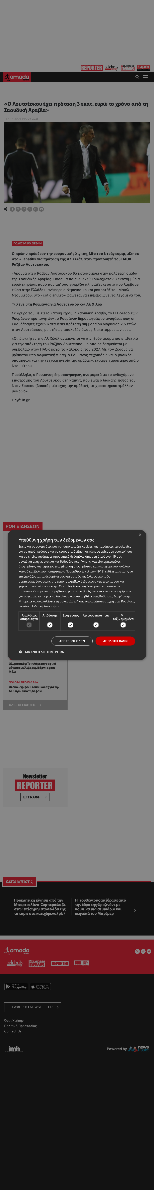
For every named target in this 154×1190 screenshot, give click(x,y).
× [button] (139, 534)
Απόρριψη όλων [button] (72, 641)
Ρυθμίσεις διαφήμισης (114, 596)
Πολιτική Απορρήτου (45, 606)
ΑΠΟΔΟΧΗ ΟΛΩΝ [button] (115, 641)
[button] (41, 651)
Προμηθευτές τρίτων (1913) (85, 571)
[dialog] (77, 595)
